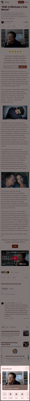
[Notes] (22, 394)
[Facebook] (10, 394)
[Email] (16, 394)
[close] (27, 368)
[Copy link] (4, 394)
